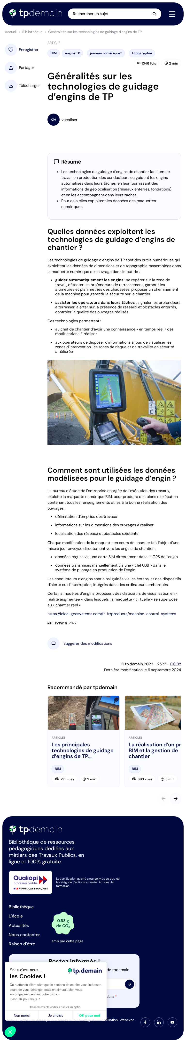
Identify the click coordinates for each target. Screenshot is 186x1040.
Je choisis (55, 1015)
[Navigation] (172, 14)
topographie (142, 53)
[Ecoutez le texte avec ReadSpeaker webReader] (114, 119)
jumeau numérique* (106, 53)
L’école (16, 916)
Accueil (10, 32)
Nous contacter (24, 934)
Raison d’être (22, 944)
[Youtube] (172, 1022)
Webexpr (127, 1020)
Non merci (22, 1015)
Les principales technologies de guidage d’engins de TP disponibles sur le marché (83, 750)
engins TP (72, 53)
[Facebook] (145, 1022)
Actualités (19, 925)
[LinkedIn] (159, 1022)
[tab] (145, 1022)
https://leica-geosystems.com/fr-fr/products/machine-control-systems (111, 613)
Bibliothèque (32, 32)
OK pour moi (89, 1015)
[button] (87, 643)
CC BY (175, 664)
